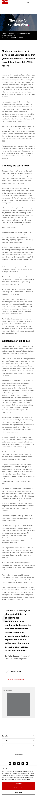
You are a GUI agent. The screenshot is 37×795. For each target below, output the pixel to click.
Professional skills (10, 36)
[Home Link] (18, 754)
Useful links (6, 741)
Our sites (5, 736)
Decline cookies (18, 788)
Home (4, 34)
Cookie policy (27, 779)
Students (11, 34)
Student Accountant (23, 34)
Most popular (7, 746)
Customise (18, 792)
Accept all (18, 783)
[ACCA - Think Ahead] (5, 4)
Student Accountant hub (16, 679)
